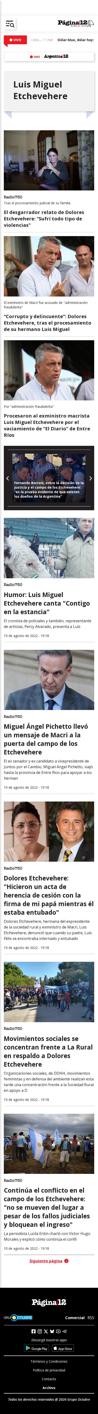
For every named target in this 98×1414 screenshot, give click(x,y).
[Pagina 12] (76, 23)
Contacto (49, 1379)
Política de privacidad (49, 1370)
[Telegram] (64, 1331)
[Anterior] (7, 478)
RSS (91, 1317)
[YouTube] (58, 1331)
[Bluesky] (52, 1331)
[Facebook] (33, 1331)
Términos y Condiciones (49, 1361)
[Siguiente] (90, 478)
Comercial (75, 1317)
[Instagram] (40, 1331)
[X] (46, 1331)
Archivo (49, 1387)
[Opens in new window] (36, 1348)
